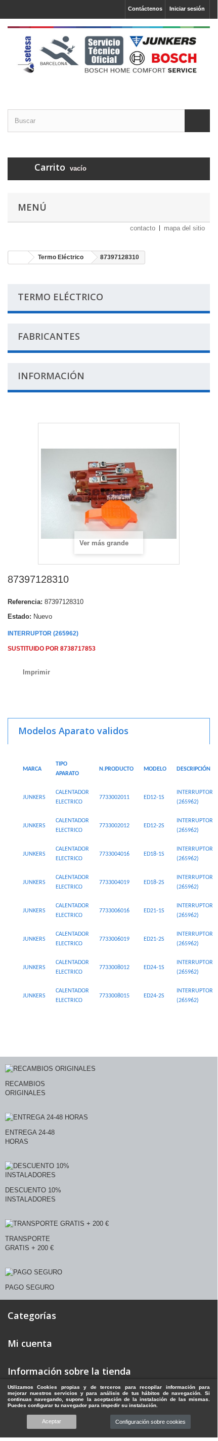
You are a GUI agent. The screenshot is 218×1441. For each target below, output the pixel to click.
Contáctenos (145, 9)
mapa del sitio (184, 228)
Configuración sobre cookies (150, 1422)
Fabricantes (49, 336)
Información (51, 376)
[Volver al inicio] (18, 257)
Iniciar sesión (187, 9)
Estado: (19, 616)
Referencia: (25, 602)
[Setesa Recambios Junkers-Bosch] (109, 55)
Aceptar (51, 1421)
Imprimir (36, 672)
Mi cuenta (30, 1343)
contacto (142, 228)
